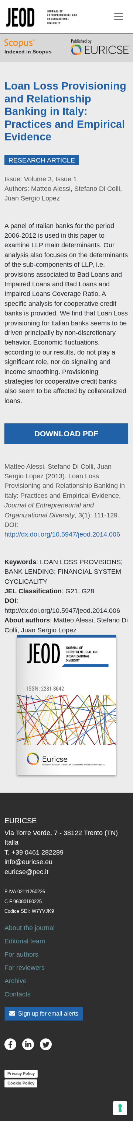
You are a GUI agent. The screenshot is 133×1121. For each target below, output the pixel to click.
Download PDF (66, 433)
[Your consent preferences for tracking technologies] (120, 1108)
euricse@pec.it (26, 872)
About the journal (29, 928)
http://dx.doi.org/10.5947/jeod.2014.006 (62, 534)
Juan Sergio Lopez (48, 630)
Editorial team (24, 941)
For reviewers (24, 967)
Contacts (17, 994)
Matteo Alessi (73, 620)
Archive (15, 981)
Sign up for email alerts (47, 1013)
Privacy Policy (21, 1073)
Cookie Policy (20, 1083)
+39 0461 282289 (37, 852)
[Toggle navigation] (119, 17)
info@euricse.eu (28, 862)
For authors (21, 954)
